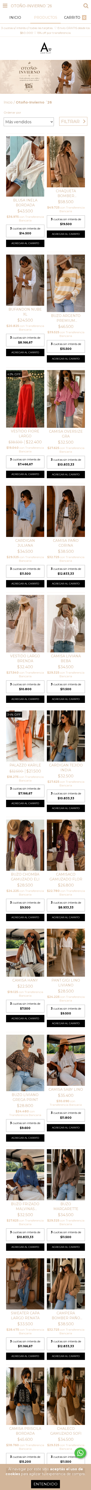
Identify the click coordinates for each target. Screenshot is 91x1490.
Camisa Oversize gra (66, 434)
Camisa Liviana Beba (66, 658)
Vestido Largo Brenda (25, 658)
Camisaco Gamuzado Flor (66, 876)
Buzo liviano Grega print (25, 1097)
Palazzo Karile (25, 765)
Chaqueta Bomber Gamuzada (65, 193)
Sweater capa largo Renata (25, 1315)
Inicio (8, 102)
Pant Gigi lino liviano (65, 982)
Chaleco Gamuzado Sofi (66, 1431)
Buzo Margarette (65, 1206)
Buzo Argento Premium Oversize (66, 318)
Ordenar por (12, 112)
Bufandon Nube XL (25, 311)
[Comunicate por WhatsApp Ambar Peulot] (80, 1453)
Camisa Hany (25, 980)
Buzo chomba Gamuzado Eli (25, 876)
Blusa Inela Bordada (25, 202)
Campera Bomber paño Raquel (66, 1315)
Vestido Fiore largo (25, 433)
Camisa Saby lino (66, 1089)
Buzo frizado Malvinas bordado (25, 1206)
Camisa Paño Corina (66, 543)
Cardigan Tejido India (66, 767)
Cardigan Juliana (25, 543)
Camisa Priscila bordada (25, 1431)
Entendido (45, 1484)
